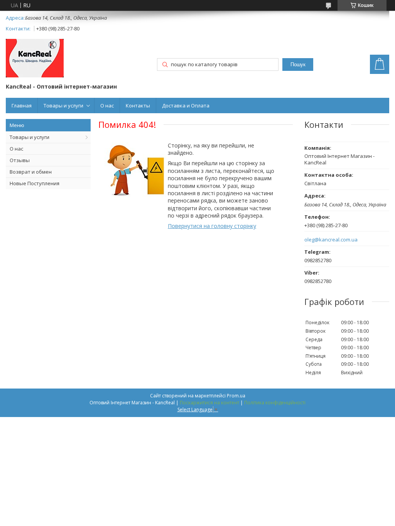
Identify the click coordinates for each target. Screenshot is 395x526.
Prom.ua (236, 395)
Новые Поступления (34, 183)
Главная (22, 105)
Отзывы (20, 160)
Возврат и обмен (31, 171)
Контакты (138, 105)
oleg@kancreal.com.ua (331, 239)
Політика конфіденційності (275, 402)
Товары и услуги (63, 105)
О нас (107, 105)
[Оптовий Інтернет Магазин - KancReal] (35, 59)
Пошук (298, 64)
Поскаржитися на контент (209, 402)
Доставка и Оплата (185, 105)
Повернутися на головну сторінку (212, 225)
